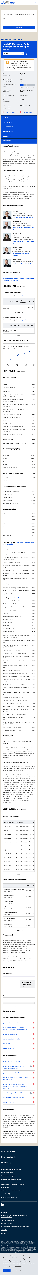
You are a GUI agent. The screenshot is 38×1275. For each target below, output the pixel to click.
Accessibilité (5, 1194)
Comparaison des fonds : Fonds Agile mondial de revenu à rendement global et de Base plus (15, 1086)
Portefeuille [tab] (8, 127)
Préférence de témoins (8, 1197)
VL (3, 74)
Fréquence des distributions (7, 91)
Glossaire (4, 1230)
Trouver (18, 28)
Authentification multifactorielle (11, 1191)
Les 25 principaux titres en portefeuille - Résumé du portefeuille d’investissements (15, 1028)
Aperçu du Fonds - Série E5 (11, 1023)
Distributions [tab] (8, 131)
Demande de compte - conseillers (11, 1169)
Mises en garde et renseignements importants (15, 1226)
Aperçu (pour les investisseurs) (12, 1061)
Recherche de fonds (7, 1172)
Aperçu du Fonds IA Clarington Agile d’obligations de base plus (13, 1067)
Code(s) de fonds (7, 79)
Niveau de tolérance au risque (9, 85)
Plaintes (3, 1233)
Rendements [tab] (7, 122)
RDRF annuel (6, 1044)
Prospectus (4, 1212)
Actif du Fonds (7, 106)
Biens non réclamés (7, 1223)
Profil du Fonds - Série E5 (10, 1102)
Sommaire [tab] (6, 118)
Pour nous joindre (8, 1157)
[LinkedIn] (2, 1205)
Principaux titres (9, 542)
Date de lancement (8, 95)
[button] (18, 1270)
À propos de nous (8, 1151)
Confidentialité (5, 1187)
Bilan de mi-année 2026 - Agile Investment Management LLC (15, 1078)
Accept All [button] (6, 1271)
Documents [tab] (7, 141)
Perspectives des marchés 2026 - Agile (14, 1097)
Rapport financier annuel (10, 1034)
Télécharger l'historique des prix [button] (26, 984)
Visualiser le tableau (8, 295)
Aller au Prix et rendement (11, 39)
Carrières (5, 1163)
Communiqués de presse (8, 1176)
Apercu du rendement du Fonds (12, 1073)
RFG (4, 99)
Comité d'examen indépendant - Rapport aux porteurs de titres (15, 1216)
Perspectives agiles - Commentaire (13, 1093)
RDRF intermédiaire (8, 1048)
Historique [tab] (7, 136)
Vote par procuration (7, 1220)
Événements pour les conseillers (11, 1179)
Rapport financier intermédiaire (12, 1039)
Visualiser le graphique (22, 295)
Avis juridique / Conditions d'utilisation (13, 1184)
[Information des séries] (26, 54)
